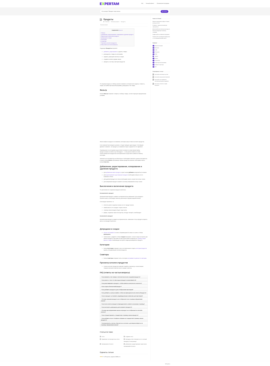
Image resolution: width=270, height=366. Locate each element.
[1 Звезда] (100, 356)
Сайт (156, 50)
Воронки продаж (159, 45)
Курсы (156, 58)
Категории (104, 39)
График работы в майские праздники (161, 34)
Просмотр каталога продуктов (109, 43)
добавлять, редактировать (110, 51)
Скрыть (120, 30)
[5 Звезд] (103, 356)
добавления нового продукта (113, 172)
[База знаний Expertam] (109, 3)
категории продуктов (141, 248)
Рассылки (157, 52)
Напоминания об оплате (107, 344)
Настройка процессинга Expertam (162, 77)
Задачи (156, 56)
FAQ (142, 3)
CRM (156, 54)
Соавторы (103, 41)
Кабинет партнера (159, 64)
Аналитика (157, 60)
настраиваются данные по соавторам (136, 258)
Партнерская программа (160, 62)
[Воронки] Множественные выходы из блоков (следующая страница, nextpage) (161, 30)
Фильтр (103, 32)
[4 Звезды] (102, 356)
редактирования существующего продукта (117, 175)
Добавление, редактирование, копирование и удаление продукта (117, 34)
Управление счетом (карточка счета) (110, 339)
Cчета (103, 336)
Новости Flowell (157, 18)
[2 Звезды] (101, 356)
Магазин (107, 21)
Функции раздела (115, 21)
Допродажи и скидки (106, 38)
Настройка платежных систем (161, 74)
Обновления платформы (163, 3)
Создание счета (129, 336)
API (155, 66)
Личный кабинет (150, 3)
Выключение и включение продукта (110, 36)
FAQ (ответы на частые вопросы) (109, 44)
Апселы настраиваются (109, 232)
